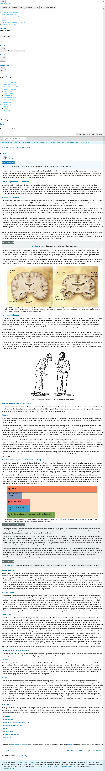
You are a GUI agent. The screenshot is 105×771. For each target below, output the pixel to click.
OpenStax (10, 156)
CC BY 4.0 (71, 744)
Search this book (5, 30)
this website (34, 246)
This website (9, 565)
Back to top (5, 750)
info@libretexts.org (8, 768)
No (29, 755)
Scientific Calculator (9, 95)
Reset (3, 48)
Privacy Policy (43, 766)
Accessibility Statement (66, 766)
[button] (7, 108)
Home (10, 142)
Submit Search (5, 36)
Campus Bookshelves (24, 142)
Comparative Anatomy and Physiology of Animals (67, 142)
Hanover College (42, 142)
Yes (22, 755)
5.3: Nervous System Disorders (18, 744)
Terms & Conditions (53, 766)
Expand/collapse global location (102, 142)
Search (4, 138)
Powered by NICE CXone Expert (27, 762)
